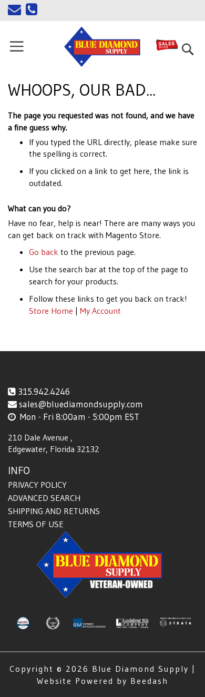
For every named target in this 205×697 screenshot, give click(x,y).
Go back (43, 252)
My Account (100, 310)
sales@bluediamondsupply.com (81, 403)
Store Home (51, 310)
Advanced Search (44, 498)
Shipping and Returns (54, 511)
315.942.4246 (44, 391)
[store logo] (102, 46)
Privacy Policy (37, 484)
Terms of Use (36, 524)
